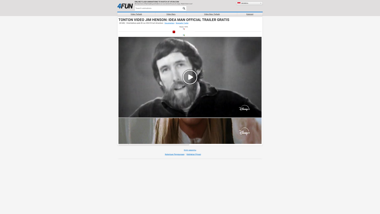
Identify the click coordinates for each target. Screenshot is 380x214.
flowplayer (240, 115)
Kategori (249, 14)
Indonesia (244, 3)
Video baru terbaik (212, 14)
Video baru (170, 14)
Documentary (169, 23)
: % (183, 27)
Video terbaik (136, 14)
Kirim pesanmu (190, 150)
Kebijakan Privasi (194, 154)
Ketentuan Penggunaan (175, 154)
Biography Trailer (182, 23)
